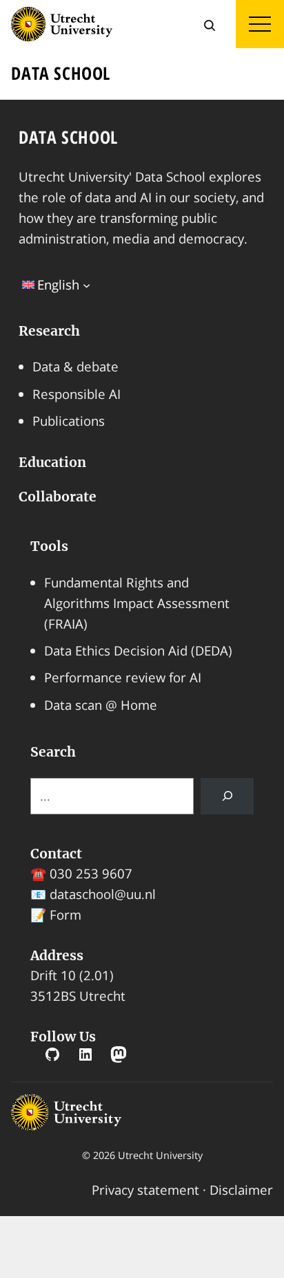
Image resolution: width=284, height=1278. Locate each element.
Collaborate (58, 496)
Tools (49, 546)
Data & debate (75, 366)
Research (49, 331)
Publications (68, 420)
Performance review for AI (122, 677)
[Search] (227, 796)
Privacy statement (145, 1189)
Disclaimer (241, 1189)
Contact (56, 853)
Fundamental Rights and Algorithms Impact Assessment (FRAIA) (137, 603)
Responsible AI (76, 393)
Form (65, 914)
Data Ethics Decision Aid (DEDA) (138, 650)
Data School (68, 137)
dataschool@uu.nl (103, 893)
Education (52, 462)
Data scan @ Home (100, 704)
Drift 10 (53, 975)
